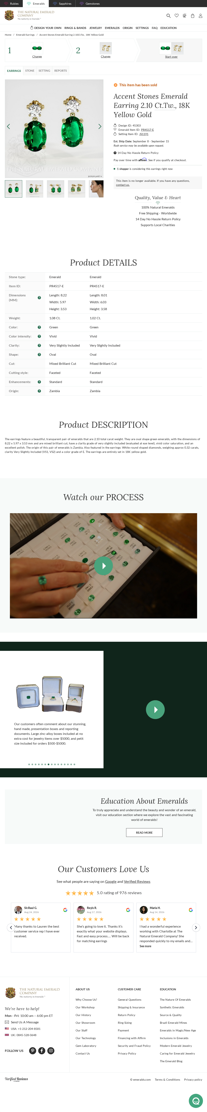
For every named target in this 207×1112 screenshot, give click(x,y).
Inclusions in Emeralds (174, 1038)
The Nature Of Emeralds (175, 999)
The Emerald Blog (171, 1061)
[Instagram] (51, 1051)
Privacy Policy (127, 1053)
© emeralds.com (140, 1079)
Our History (83, 1015)
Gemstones (93, 3)
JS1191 (143, 134)
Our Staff (81, 1030)
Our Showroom (85, 1022)
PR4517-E (147, 129)
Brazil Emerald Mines (173, 1022)
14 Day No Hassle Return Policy (137, 152)
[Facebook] (41, 1051)
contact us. (123, 184)
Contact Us (83, 1053)
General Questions (129, 999)
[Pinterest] (32, 1051)
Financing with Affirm (132, 1038)
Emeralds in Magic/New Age (178, 1030)
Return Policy (126, 1015)
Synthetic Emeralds (172, 1007)
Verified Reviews (137, 881)
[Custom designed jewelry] (171, 48)
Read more (149, 833)
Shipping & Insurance (131, 1007)
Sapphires (65, 3)
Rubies (14, 3)
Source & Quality (171, 1015)
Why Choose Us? (86, 999)
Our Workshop (85, 1007)
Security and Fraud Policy (134, 1045)
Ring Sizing (125, 1022)
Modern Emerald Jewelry (176, 1045)
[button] (99, 126)
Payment (123, 1030)
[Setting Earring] (106, 48)
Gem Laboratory (86, 1045)
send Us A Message (25, 1022)
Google (110, 881)
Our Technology (86, 1038)
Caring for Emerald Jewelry (177, 1053)
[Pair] (37, 48)
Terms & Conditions (167, 1079)
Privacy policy (193, 1079)
